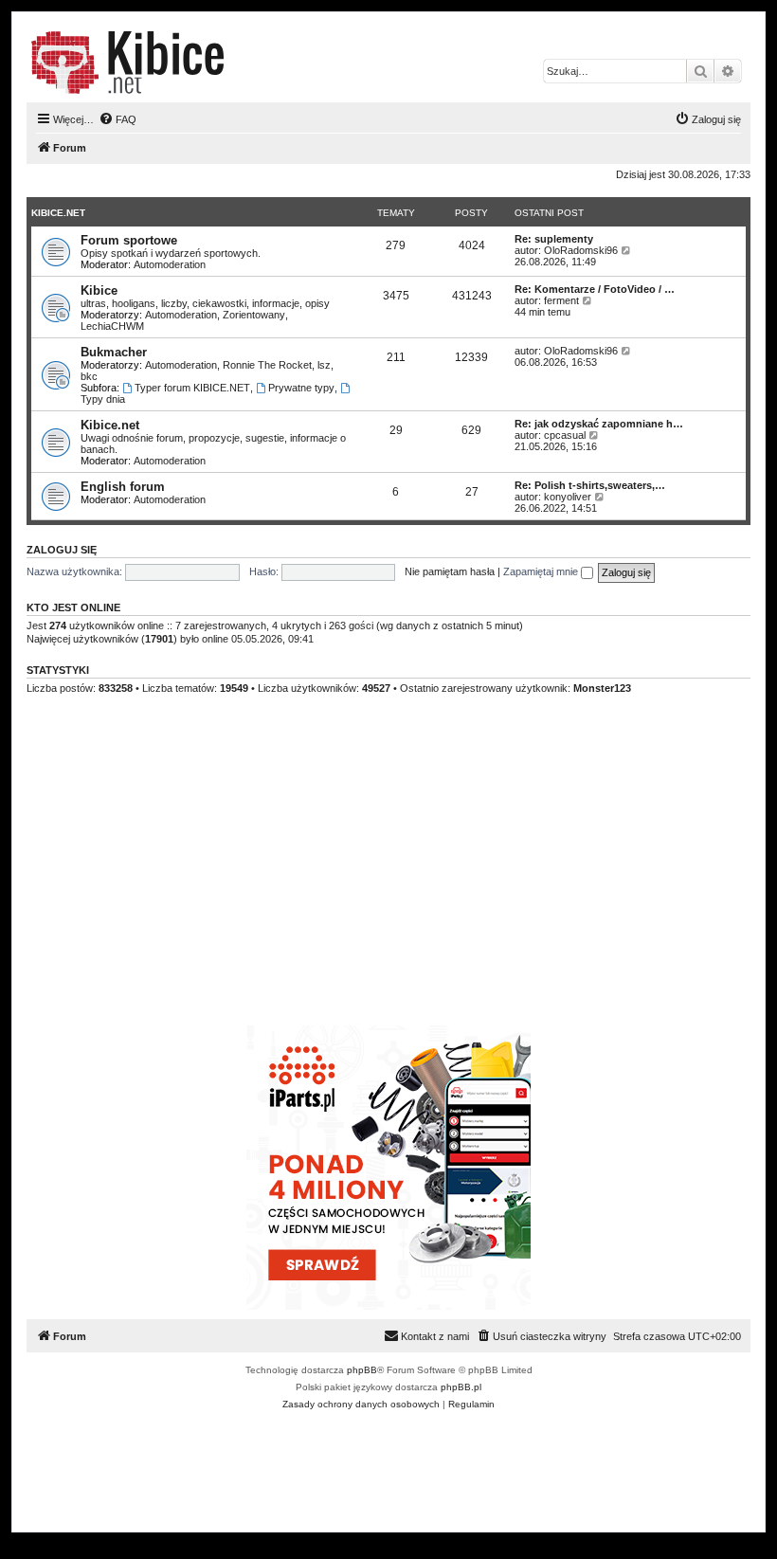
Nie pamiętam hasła (450, 571)
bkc (89, 376)
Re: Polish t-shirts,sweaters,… (590, 485)
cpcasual (565, 435)
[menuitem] (117, 119)
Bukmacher (114, 352)
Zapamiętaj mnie (542, 571)
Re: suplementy (554, 239)
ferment (561, 300)
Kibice (99, 290)
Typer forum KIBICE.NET (192, 387)
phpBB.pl (461, 1387)
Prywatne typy (301, 387)
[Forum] (127, 62)
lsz (324, 365)
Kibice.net (58, 213)
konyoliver (567, 496)
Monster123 (602, 688)
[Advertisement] (388, 883)
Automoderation (170, 264)
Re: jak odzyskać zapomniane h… (599, 423)
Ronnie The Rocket (267, 365)
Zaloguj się (62, 549)
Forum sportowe (129, 240)
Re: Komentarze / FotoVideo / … (595, 289)
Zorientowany (254, 314)
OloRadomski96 (581, 250)
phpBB (362, 1370)
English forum (123, 487)
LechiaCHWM (112, 326)
